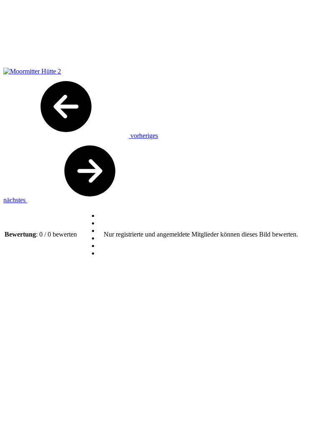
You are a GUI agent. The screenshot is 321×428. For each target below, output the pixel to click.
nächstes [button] (15, 200)
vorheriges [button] (143, 135)
